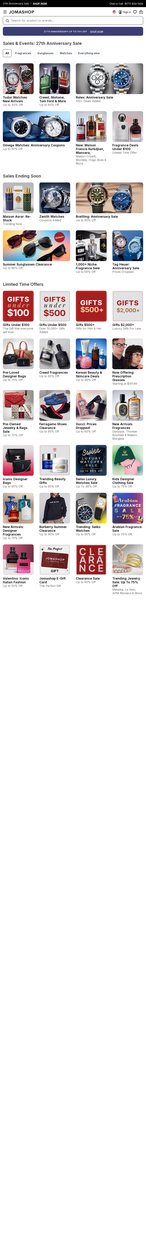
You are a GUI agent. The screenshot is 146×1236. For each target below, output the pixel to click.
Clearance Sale (88, 578)
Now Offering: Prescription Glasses (123, 376)
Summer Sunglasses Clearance (27, 264)
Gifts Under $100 (16, 325)
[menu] (5, 12)
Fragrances (23, 53)
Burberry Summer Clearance (53, 528)
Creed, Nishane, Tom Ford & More (52, 99)
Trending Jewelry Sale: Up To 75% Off (126, 582)
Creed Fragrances (53, 372)
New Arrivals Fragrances (122, 426)
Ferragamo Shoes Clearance (53, 426)
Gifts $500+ (85, 325)
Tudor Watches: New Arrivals (15, 99)
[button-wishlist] (135, 12)
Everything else (89, 53)
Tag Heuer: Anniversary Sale (125, 266)
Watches (66, 53)
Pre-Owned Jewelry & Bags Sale (15, 427)
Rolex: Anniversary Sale (94, 97)
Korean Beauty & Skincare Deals (89, 374)
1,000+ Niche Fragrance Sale (88, 266)
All (7, 53)
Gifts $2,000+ (123, 325)
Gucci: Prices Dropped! (86, 426)
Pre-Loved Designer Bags (14, 374)
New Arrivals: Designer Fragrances (13, 530)
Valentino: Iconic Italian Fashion (16, 580)
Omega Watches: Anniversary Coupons (34, 145)
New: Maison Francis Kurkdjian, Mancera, (90, 149)
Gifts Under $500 (52, 325)
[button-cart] (141, 12)
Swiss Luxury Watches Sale (86, 481)
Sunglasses (45, 53)
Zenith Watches (51, 216)
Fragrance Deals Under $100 (125, 147)
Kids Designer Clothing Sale (123, 481)
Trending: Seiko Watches (88, 528)
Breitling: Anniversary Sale (97, 216)
